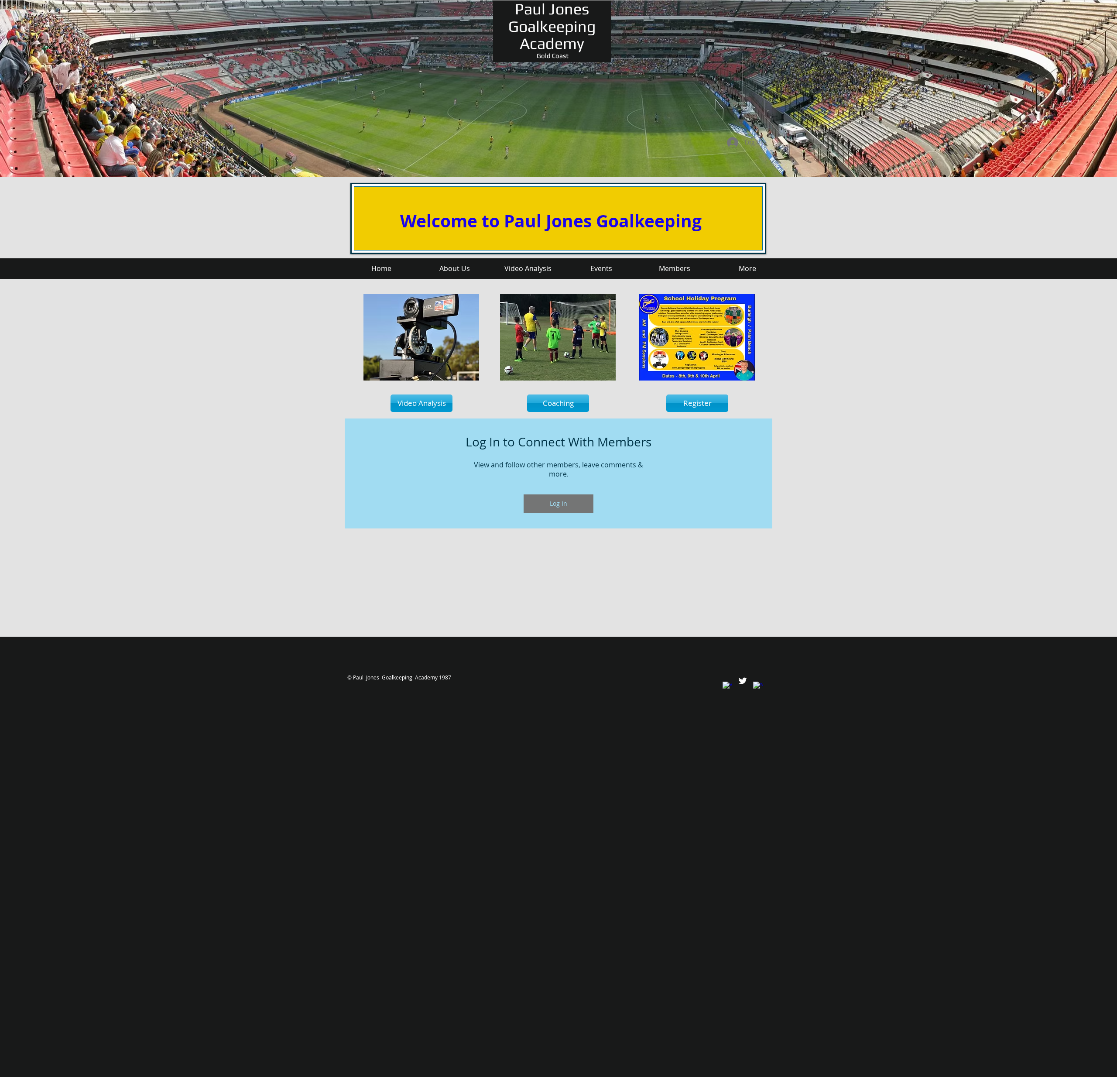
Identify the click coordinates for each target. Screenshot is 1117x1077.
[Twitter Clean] (742, 681)
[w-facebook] (727, 686)
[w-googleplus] (758, 686)
